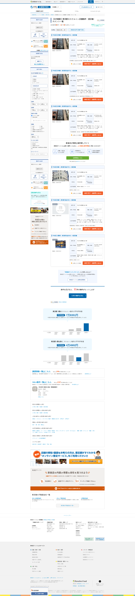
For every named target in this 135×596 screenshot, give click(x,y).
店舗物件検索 (50, 522)
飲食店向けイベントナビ (88, 559)
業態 (39, 391)
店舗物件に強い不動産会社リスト (95, 523)
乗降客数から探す (50, 528)
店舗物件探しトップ (36, 14)
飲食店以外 (36, 86)
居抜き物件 (35, 117)
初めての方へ (35, 527)
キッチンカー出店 (36, 562)
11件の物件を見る (77, 295)
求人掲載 (34, 568)
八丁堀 (33, 406)
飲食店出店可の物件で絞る (77, 29)
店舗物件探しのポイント (93, 525)
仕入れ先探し (60, 552)
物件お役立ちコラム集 (92, 522)
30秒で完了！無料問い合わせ (92, 64)
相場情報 (78, 530)
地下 (34, 126)
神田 (37, 406)
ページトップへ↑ (67, 515)
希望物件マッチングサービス (72, 272)
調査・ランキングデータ (81, 523)
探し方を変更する (38, 64)
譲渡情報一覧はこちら (41, 371)
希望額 (39, 394)
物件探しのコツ (79, 528)
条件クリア (39, 27)
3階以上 (42, 128)
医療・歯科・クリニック (82, 430)
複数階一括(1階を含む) (37, 129)
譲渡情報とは (62, 525)
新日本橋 (46, 406)
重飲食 (34, 79)
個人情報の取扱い (82, 585)
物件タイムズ (78, 522)
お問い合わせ (53, 577)
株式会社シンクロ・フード (83, 583)
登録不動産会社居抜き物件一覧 (65, 523)
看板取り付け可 (36, 145)
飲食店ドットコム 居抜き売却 (100, 539)
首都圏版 (41, 519)
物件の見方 (49, 531)
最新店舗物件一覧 (50, 523)
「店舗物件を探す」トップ (37, 522)
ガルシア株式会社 (61, 498)
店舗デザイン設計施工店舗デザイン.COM (64, 590)
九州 (47, 50)
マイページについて (36, 528)
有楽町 (41, 406)
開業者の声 (78, 527)
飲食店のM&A (35, 557)
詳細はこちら (41, 396)
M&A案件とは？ (75, 384)
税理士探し (60, 568)
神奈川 (44, 444)
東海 (44, 50)
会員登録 (34, 525)
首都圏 (42, 14)
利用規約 (75, 585)
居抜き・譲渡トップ (63, 522)
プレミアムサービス (38, 203)
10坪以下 (62, 418)
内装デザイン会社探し (37, 559)
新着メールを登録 (43, 36)
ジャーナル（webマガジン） (89, 552)
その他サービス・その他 (49, 432)
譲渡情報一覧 (62, 527)
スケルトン (39, 418)
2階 (33, 128)
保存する (35, 36)
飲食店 (35, 76)
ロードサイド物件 (47, 418)
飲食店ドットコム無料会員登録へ (77, 279)
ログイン (97, 1)
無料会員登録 (91, 2)
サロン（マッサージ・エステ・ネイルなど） (66, 430)
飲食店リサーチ (86, 554)
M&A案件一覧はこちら (42, 382)
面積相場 (78, 534)
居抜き (33, 418)
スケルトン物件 (36, 115)
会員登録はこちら (77, 158)
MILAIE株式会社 (36, 498)
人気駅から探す (50, 530)
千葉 (48, 444)
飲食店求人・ (78, 590)
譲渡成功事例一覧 (63, 528)
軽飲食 (34, 81)
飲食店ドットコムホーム (35, 577)
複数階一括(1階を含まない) (38, 131)
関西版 (45, 519)
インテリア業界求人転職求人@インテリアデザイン (94, 590)
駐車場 (34, 144)
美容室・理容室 (51, 430)
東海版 (49, 519)
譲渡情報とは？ (88, 373)
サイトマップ (60, 577)
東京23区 (47, 14)
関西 (42, 50)
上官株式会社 (84, 498)
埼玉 (51, 444)
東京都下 (40, 444)
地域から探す (50, 527)
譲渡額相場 (78, 535)
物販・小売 (91, 430)
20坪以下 (67, 418)
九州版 (52, 519)
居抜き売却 (34, 554)
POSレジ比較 (60, 563)
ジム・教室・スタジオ (37, 432)
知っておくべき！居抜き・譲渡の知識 (96, 527)
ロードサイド (35, 142)
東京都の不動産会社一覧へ (67, 505)
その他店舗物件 (42, 438)
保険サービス (60, 571)
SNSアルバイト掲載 (36, 571)
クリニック (35, 438)
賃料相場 (78, 532)
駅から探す (49, 525)
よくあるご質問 (45, 577)
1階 (41, 126)
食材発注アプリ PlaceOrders (64, 557)
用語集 (89, 528)
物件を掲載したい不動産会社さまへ (89, 539)
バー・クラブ (36, 82)
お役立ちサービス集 (62, 566)
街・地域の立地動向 (80, 525)
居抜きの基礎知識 (62, 302)
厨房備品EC (60, 554)
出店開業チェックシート (88, 557)
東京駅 (52, 14)
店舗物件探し (35, 552)
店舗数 (39, 393)
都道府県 (40, 389)
